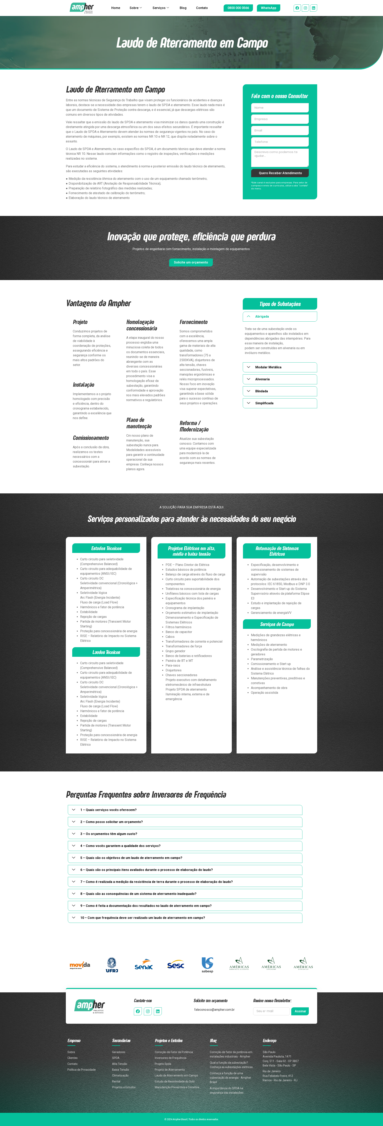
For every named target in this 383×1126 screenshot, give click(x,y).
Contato (202, 8)
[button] (280, 317)
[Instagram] (305, 8)
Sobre (134, 8)
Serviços (159, 8)
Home (115, 8)
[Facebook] (297, 8)
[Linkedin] (313, 8)
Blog (183, 8)
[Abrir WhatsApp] (373, 1116)
